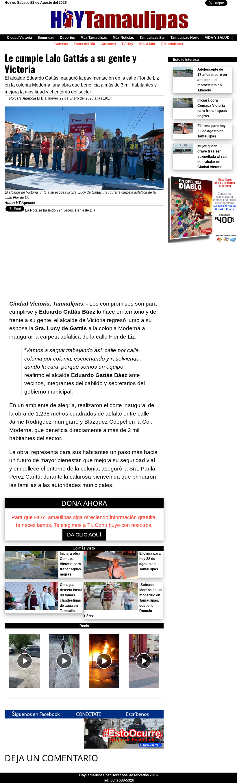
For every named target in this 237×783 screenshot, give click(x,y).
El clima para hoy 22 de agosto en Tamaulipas (211, 131)
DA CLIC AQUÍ (84, 535)
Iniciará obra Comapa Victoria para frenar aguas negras (70, 564)
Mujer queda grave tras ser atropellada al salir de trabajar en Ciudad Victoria (212, 156)
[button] (24, 661)
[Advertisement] (84, 253)
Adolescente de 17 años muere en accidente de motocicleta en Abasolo (212, 79)
